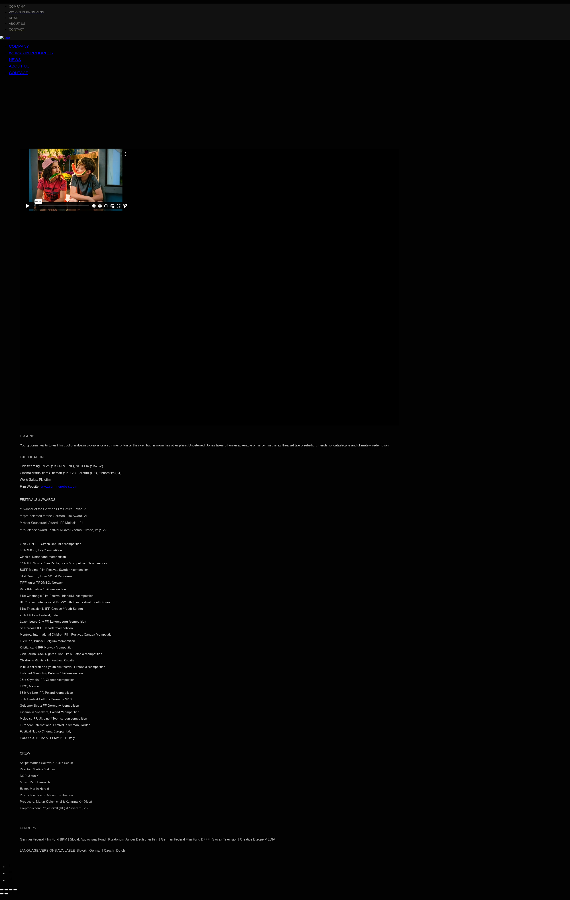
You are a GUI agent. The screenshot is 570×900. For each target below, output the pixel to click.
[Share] (6, 889)
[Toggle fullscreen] (10, 889)
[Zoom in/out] (15, 889)
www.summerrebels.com (59, 486)
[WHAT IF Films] (5, 37)
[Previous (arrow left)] (2, 893)
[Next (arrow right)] (6, 893)
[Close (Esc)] (2, 889)
